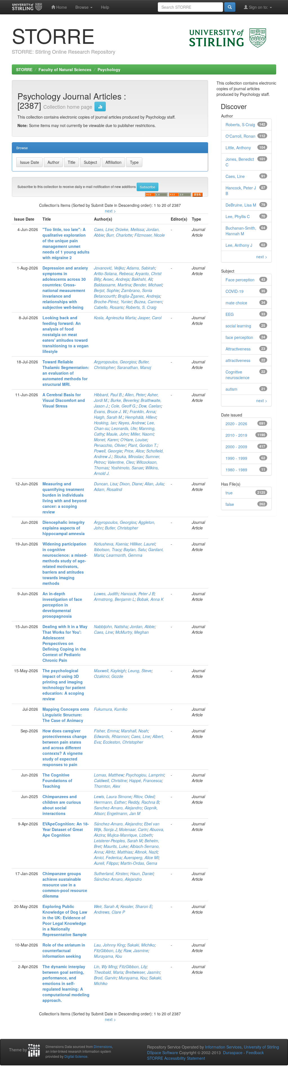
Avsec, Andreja (116, 279)
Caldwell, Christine (110, 780)
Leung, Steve (140, 670)
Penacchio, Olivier (110, 445)
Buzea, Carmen (148, 301)
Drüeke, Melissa (129, 229)
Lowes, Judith (106, 593)
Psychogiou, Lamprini (145, 775)
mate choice (236, 302)
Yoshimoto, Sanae (127, 467)
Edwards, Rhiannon (111, 736)
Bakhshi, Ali (142, 279)
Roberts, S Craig (240, 124)
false (230, 504)
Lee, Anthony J (239, 245)
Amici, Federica (108, 857)
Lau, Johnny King (109, 945)
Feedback (255, 1052)
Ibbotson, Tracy (107, 549)
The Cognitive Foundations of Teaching (57, 780)
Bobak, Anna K (150, 599)
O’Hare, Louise (133, 439)
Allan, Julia (154, 483)
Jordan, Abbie (142, 626)
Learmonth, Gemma (124, 555)
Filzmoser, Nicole (149, 235)
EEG (230, 314)
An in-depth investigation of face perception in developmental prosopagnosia (62, 605)
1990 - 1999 (236, 458)
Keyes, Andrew (131, 422)
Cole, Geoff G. (123, 406)
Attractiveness (238, 349)
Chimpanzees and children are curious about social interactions (61, 805)
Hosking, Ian (105, 422)
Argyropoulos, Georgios (115, 361)
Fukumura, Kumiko (110, 709)
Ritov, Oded (144, 796)
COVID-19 (235, 291)
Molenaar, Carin (133, 829)
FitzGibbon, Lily (107, 950)
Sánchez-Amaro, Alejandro (118, 824)
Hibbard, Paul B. (108, 394)
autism (231, 389)
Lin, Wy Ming (105, 966)
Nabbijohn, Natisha (111, 626)
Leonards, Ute (124, 428)
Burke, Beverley (124, 400)
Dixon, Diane (131, 483)
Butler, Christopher (121, 528)
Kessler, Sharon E (136, 906)
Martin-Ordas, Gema (138, 863)
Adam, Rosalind (108, 489)
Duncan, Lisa (105, 483)
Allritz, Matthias (118, 852)
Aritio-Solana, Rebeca (113, 273)
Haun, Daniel (141, 873)
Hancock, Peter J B (137, 593)
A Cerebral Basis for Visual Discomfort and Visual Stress (63, 400)
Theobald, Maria (108, 972)
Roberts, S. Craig (141, 307)
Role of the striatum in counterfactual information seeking (63, 950)
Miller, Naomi (142, 434)
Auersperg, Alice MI (141, 857)
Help (105, 7)
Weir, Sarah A (106, 906)
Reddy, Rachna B (143, 802)
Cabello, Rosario (108, 307)
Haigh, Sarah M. (108, 417)
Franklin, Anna (142, 411)
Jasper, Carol (149, 317)
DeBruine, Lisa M (241, 205)
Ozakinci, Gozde (108, 676)
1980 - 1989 (236, 469)
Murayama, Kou (108, 956)
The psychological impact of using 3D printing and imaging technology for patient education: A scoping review (64, 684)
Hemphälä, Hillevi (140, 417)
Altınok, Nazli (146, 852)
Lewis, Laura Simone (112, 796)
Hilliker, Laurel (142, 544)
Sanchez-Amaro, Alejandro (118, 807)
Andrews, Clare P (109, 912)
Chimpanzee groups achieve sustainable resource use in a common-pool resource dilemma (64, 885)
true (229, 492)
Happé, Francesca (145, 780)
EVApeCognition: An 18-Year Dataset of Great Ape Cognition (65, 829)
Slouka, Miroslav (128, 456)
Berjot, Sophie (106, 290)
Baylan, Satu (134, 549)
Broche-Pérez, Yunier (113, 301)
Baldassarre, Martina (112, 284)
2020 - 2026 (236, 423)
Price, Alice (134, 451)
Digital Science (75, 1056)
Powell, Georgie (108, 451)
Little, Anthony (238, 147)
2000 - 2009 (236, 446)
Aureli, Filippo (106, 863)
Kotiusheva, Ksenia (111, 544)
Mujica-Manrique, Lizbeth (129, 835)
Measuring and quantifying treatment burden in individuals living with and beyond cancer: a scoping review (64, 498)
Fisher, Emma (106, 730)
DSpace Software (162, 1052)
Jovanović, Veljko (109, 268)
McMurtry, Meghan (132, 632)
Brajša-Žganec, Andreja (139, 296)
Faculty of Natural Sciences (65, 69)
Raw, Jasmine (135, 950)
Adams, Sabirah (141, 268)
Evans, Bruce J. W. (110, 411)
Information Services (223, 1047)
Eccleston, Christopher (123, 742)
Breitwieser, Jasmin (142, 972)
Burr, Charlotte (119, 235)
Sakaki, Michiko (141, 945)
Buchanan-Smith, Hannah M (241, 230)
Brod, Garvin (105, 978)
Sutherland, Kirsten (111, 873)
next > (110, 211)
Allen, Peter (135, 394)
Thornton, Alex (107, 786)
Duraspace (232, 1052)
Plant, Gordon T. (142, 445)
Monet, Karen (106, 439)
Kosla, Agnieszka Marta (115, 317)
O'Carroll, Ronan (240, 136)
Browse (82, 7)
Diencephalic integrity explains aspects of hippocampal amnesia (63, 527)
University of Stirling (261, 1047)
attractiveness (238, 360)
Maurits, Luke (116, 846)
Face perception (240, 279)
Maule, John (117, 434)
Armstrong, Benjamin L (114, 599)
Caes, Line (103, 229)
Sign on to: (258, 7)
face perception (239, 337)
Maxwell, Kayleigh (110, 670)
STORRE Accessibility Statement (176, 1058)
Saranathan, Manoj (134, 367)
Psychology (109, 69)
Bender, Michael (147, 284)
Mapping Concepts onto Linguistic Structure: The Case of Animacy (65, 714)
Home (61, 7)
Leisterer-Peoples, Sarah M (118, 840)
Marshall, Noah (134, 730)
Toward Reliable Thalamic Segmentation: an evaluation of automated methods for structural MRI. (65, 373)
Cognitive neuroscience (237, 374)
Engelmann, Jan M (123, 813)
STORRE (24, 69)
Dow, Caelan (150, 406)
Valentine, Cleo (120, 462)
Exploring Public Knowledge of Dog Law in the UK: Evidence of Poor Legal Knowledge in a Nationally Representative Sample (64, 920)
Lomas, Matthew (108, 775)
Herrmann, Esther (110, 802)
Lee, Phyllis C (238, 216)
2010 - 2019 (236, 435)
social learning (238, 326)
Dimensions (103, 1046)
